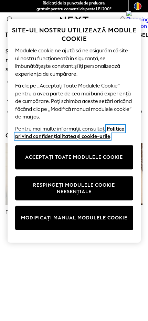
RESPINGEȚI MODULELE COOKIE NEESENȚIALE (74, 188)
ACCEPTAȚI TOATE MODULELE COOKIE (74, 157)
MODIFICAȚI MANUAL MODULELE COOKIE (74, 218)
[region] (74, 130)
